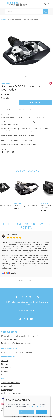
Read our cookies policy (35, 407)
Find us (4, 364)
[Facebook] (27, 319)
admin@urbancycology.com (19, 343)
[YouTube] (31, 319)
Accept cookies (26, 412)
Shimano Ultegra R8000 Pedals (25, 206)
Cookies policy (7, 386)
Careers (4, 371)
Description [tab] (7, 109)
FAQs (3, 374)
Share (3, 149)
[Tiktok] (20, 319)
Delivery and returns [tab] (25, 109)
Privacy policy (7, 390)
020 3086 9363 (10, 339)
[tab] (19, 280)
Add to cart (35, 103)
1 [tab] (26, 77)
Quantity (5, 98)
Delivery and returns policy (13, 393)
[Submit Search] (45, 11)
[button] (3, 4)
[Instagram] (24, 319)
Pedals (3, 19)
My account (6, 367)
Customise (41, 412)
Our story (5, 361)
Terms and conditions (10, 383)
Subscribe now (26, 311)
